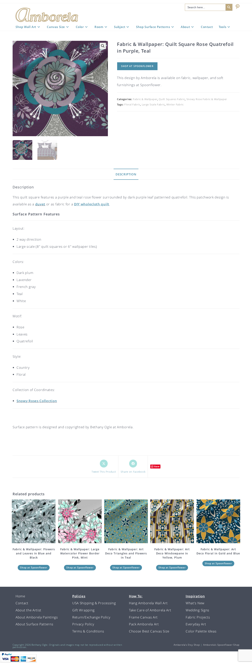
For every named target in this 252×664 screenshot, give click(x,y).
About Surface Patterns (34, 624)
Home (20, 596)
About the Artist (28, 610)
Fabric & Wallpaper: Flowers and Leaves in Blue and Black (34, 553)
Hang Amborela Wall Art (148, 603)
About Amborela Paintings (37, 617)
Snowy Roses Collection (37, 401)
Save (157, 466)
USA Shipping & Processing (94, 603)
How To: (136, 596)
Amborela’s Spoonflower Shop (221, 644)
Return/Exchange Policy (91, 617)
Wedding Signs (197, 610)
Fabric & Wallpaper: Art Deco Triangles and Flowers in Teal (126, 553)
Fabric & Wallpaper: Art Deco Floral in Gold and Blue (218, 551)
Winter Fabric (175, 104)
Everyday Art (196, 624)
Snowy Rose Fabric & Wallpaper (206, 99)
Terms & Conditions (88, 631)
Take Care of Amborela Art (150, 610)
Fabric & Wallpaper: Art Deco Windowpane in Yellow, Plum (172, 553)
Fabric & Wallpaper (145, 99)
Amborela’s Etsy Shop (187, 644)
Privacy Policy (83, 624)
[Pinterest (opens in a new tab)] (237, 6)
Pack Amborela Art (144, 624)
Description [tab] (126, 174)
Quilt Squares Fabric (172, 99)
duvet (40, 204)
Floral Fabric (132, 104)
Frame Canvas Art (143, 617)
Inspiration (195, 596)
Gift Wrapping (83, 610)
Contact (22, 603)
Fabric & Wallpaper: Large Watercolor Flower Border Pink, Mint (80, 553)
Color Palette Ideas (201, 631)
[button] (103, 46)
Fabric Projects (198, 617)
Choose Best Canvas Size (149, 631)
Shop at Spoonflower (137, 66)
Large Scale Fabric (153, 104)
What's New (195, 603)
